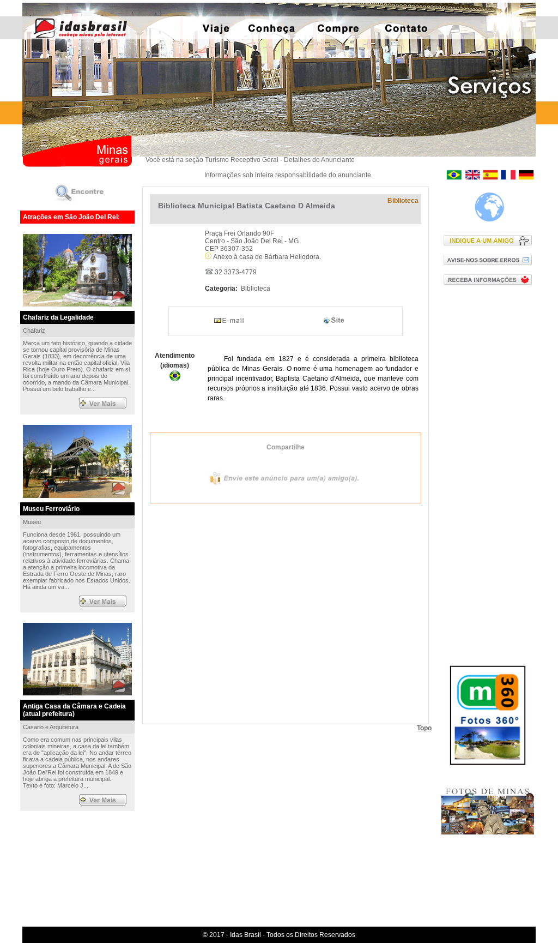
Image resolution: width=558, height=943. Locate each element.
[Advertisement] (490, 468)
